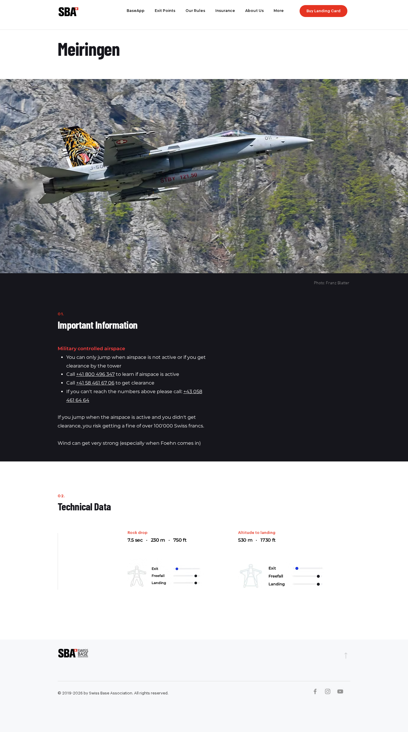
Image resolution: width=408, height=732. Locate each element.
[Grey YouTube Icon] (340, 691)
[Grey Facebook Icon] (315, 691)
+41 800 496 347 (95, 374)
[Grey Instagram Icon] (327, 691)
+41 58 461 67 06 (95, 383)
